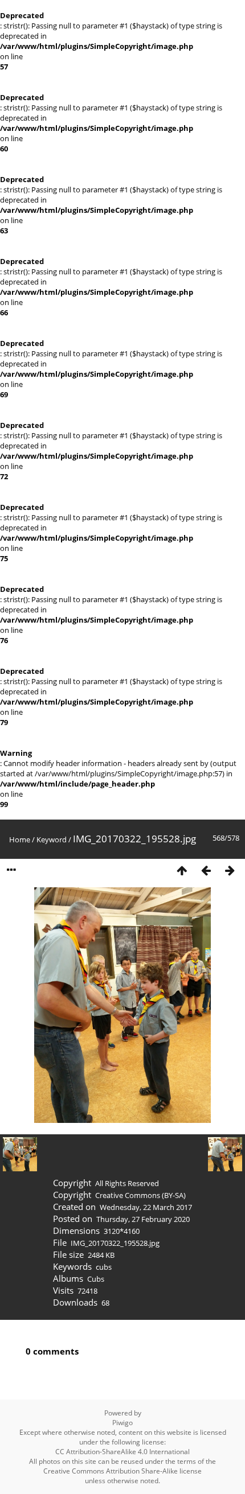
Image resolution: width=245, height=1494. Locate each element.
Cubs (95, 1279)
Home (19, 839)
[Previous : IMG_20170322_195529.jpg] (206, 870)
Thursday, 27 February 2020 (143, 1219)
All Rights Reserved (127, 1183)
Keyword (51, 839)
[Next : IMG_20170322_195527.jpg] (230, 870)
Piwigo (122, 1422)
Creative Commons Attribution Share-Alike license (122, 1471)
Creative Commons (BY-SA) (140, 1195)
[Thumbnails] (182, 870)
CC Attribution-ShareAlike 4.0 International (122, 1451)
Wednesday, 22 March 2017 (146, 1207)
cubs (104, 1267)
